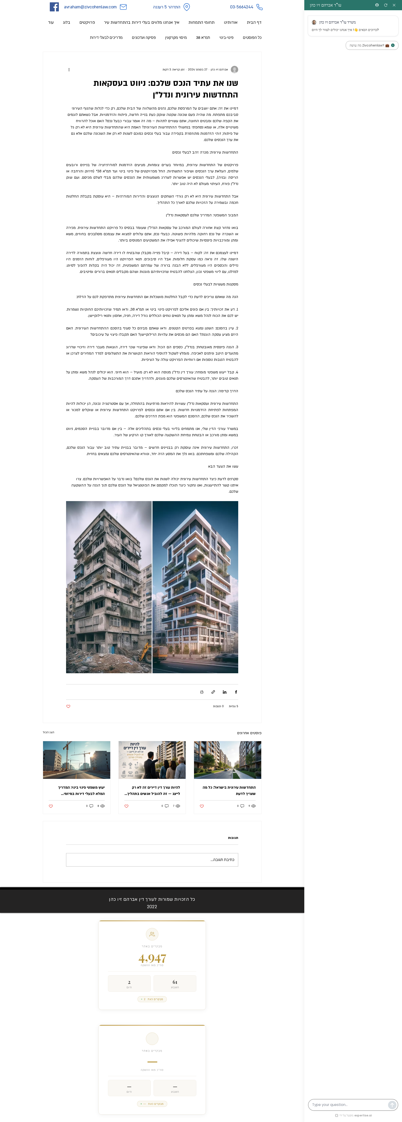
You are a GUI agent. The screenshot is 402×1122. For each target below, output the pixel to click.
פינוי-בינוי (226, 37)
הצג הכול (48, 732)
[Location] (186, 7)
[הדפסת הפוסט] (202, 692)
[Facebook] (54, 6)
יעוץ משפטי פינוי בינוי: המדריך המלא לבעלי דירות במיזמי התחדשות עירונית (81, 791)
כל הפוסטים (252, 37)
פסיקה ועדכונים (144, 37)
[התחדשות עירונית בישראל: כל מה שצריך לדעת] (227, 760)
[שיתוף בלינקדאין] (224, 692)
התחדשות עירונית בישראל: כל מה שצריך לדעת (229, 790)
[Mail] (123, 7)
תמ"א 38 (203, 37)
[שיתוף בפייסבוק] (236, 692)
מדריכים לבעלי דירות (106, 37)
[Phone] (259, 7)
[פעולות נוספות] (69, 69)
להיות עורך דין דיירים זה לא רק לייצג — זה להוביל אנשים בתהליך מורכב (153, 791)
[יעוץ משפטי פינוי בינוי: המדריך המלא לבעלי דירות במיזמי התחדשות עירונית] (76, 760)
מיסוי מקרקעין (176, 37)
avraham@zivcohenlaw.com (90, 7)
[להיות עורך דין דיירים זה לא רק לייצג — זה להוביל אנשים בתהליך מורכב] (152, 760)
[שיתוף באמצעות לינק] (213, 692)
